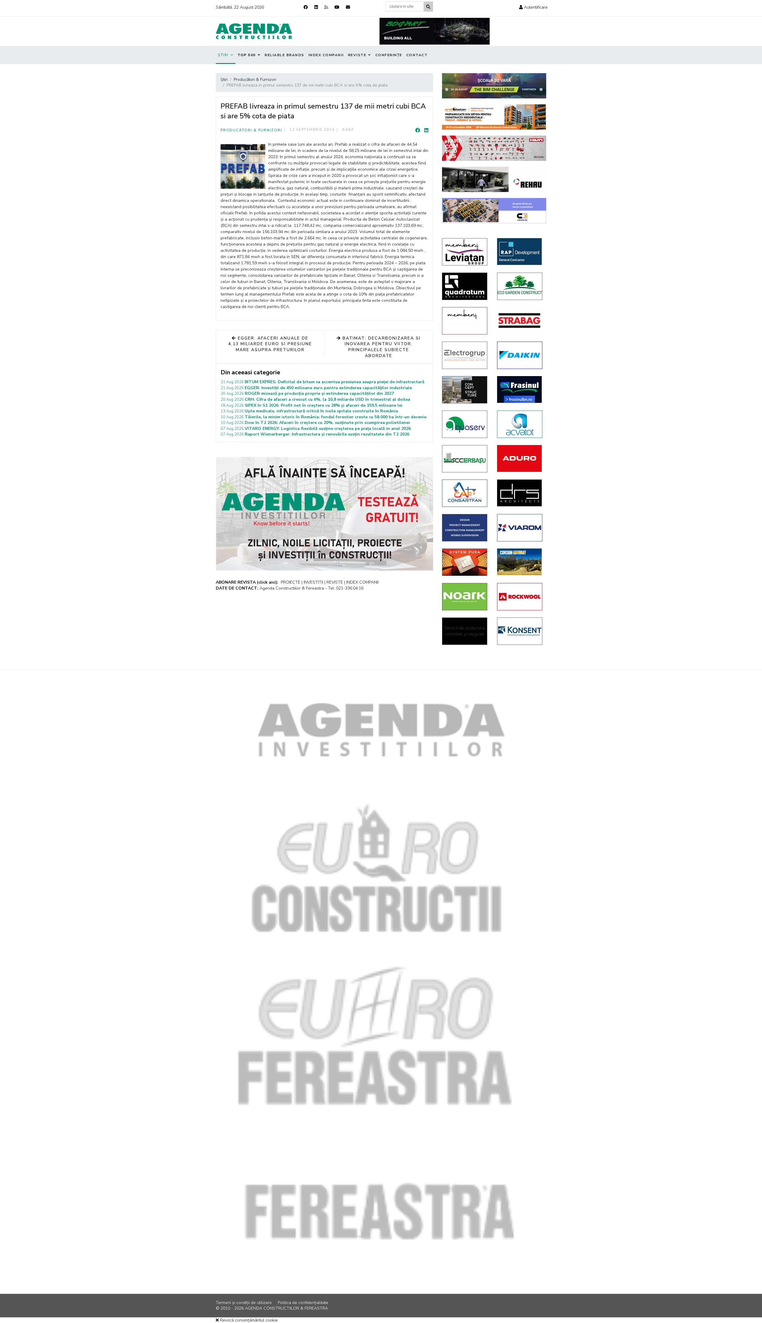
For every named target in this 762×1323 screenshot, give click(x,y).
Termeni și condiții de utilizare (244, 1302)
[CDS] (465, 631)
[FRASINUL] (520, 389)
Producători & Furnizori (251, 130)
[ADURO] (520, 458)
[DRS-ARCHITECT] (520, 493)
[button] (533, 7)
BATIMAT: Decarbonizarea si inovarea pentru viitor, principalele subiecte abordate (381, 347)
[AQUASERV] (465, 424)
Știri (223, 55)
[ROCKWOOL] (520, 596)
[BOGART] (435, 31)
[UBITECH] (465, 251)
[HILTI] (494, 148)
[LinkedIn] (426, 130)
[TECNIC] (465, 527)
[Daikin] (520, 355)
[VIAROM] (520, 527)
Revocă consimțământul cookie (248, 1320)
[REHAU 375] (494, 179)
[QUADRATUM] (465, 286)
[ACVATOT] (520, 424)
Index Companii (326, 55)
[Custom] (326, 7)
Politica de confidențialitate (303, 1302)
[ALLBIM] (494, 85)
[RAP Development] (520, 251)
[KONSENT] (520, 631)
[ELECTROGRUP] (465, 355)
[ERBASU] (465, 458)
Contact (417, 55)
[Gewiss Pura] (465, 562)
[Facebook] (306, 7)
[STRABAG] (520, 320)
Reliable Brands (284, 55)
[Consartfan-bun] (465, 493)
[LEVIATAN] (465, 320)
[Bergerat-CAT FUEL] (520, 562)
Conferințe (388, 55)
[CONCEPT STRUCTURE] (465, 389)
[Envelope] (348, 7)
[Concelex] (494, 210)
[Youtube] (337, 7)
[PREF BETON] (494, 117)
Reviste (357, 55)
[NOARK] (465, 596)
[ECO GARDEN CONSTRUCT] (520, 286)
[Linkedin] (316, 7)
